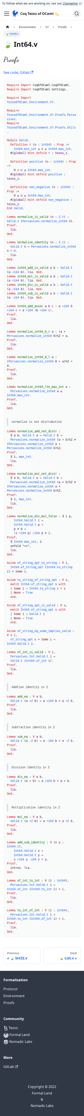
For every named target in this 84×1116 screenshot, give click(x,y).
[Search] (77, 13)
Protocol (10, 989)
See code (10, 72)
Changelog (70, 3)
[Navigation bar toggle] (6, 13)
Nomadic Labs (20, 1041)
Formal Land (19, 1034)
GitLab (8, 1066)
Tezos (13, 1027)
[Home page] (7, 27)
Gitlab (25, 72)
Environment (14, 995)
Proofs (8, 1002)
